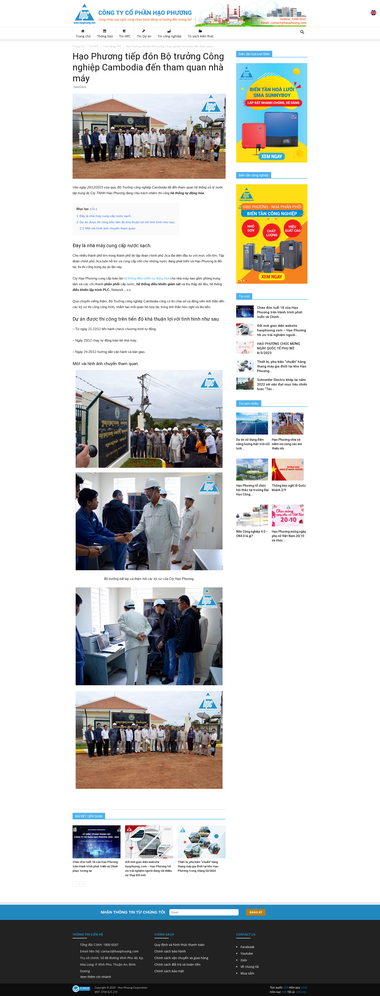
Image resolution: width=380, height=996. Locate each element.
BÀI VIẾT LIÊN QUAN (88, 816)
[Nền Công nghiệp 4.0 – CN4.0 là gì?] (254, 515)
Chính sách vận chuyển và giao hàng (181, 958)
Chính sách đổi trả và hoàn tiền (177, 964)
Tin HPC (94, 46)
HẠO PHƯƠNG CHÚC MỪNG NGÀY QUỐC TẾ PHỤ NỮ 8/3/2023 (278, 348)
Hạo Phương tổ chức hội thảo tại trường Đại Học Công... (252, 490)
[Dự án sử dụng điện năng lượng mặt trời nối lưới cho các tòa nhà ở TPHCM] (254, 424)
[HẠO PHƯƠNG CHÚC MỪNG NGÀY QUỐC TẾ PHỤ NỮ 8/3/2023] (245, 348)
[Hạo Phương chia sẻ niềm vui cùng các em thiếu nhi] (289, 424)
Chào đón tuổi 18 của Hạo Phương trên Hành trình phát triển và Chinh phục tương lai (95, 866)
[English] (373, 14)
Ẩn (93, 209)
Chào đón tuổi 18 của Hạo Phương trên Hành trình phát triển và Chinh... (279, 312)
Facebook (247, 947)
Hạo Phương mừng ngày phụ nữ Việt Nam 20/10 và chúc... (289, 536)
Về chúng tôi (250, 967)
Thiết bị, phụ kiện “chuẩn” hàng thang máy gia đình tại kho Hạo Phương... (281, 366)
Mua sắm (247, 973)
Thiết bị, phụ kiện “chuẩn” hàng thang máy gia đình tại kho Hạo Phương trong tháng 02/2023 (198, 866)
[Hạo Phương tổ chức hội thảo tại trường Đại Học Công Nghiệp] (254, 470)
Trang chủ (79, 46)
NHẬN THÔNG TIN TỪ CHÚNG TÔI (133, 912)
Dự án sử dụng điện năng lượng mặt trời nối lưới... (253, 444)
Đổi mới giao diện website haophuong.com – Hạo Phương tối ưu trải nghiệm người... (281, 330)
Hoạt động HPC (112, 46)
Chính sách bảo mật (169, 971)
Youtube (247, 953)
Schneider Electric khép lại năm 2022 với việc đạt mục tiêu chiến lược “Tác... (282, 384)
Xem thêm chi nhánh (95, 977)
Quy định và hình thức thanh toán (179, 945)
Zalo (244, 960)
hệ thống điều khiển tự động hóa (146, 278)
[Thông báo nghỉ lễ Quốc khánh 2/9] (289, 470)
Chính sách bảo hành (170, 951)
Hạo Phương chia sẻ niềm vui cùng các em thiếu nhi (287, 444)
